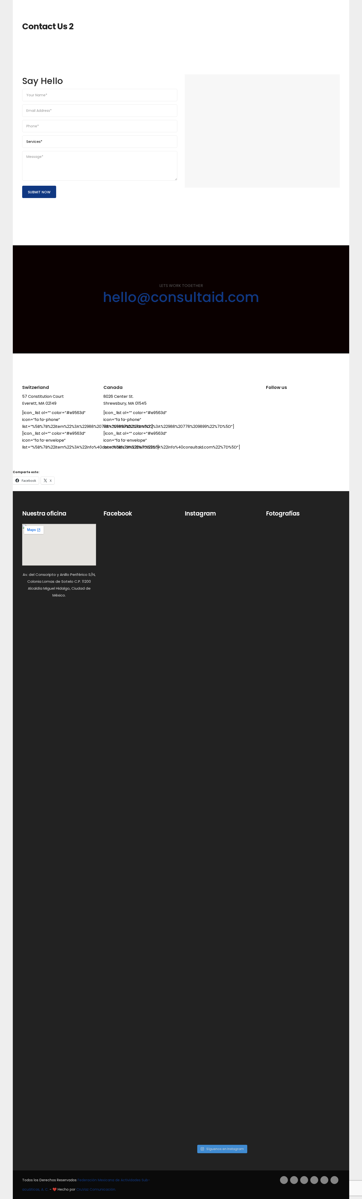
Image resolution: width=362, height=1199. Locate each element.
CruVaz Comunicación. (96, 1189)
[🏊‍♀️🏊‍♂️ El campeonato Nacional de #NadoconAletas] (197, 627)
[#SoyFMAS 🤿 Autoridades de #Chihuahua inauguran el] (221, 768)
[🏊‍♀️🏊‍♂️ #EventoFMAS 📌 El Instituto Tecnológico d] (197, 999)
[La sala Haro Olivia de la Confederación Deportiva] (246, 1034)
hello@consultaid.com (181, 297)
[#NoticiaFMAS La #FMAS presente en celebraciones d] (246, 787)
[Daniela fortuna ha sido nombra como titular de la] (221, 978)
